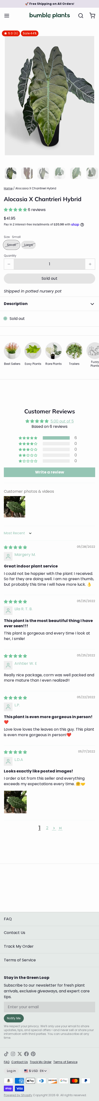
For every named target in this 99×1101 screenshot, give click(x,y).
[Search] (79, 16)
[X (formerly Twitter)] (19, 1053)
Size (12, 237)
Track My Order (19, 946)
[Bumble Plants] (49, 16)
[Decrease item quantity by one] (9, 264)
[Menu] (8, 15)
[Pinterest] (33, 1053)
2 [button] (47, 828)
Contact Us (14, 932)
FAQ (8, 919)
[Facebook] (26, 1053)
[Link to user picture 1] (15, 802)
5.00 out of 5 (62, 421)
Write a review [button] (49, 472)
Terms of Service (20, 960)
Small (11, 245)
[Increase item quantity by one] (90, 264)
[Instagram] (13, 1053)
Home (8, 188)
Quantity (10, 256)
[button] (16, 209)
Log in (11, 1071)
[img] (15, 547)
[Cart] (90, 15)
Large (28, 245)
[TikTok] (6, 1053)
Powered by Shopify (18, 1095)
